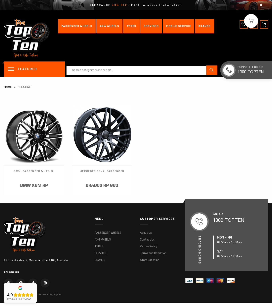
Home (8, 87)
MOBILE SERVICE (178, 26)
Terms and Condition (153, 253)
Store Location (149, 260)
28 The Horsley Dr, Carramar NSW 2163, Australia (36, 260)
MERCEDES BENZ (92, 171)
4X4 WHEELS (109, 26)
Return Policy (148, 246)
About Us (146, 233)
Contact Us (147, 239)
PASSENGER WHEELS (76, 26)
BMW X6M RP (34, 185)
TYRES (131, 26)
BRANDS (204, 26)
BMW (17, 171)
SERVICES (151, 26)
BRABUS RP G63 (102, 185)
